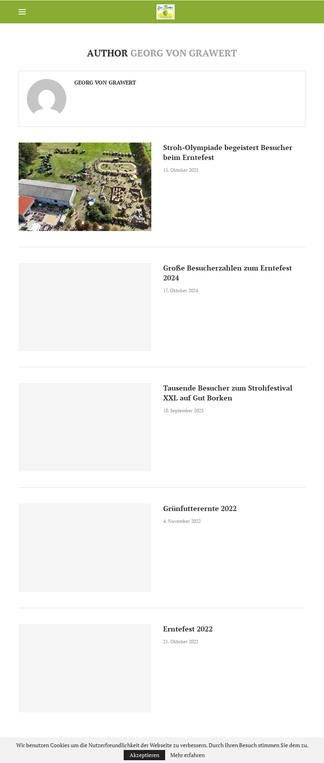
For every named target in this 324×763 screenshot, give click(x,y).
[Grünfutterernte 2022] (85, 548)
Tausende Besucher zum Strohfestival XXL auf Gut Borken (227, 392)
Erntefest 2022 (188, 628)
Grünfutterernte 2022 (200, 508)
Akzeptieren (144, 755)
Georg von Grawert (105, 82)
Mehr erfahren (187, 755)
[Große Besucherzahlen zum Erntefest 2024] (85, 307)
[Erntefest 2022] (85, 668)
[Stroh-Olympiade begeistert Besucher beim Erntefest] (85, 187)
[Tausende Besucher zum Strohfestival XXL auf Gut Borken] (85, 427)
